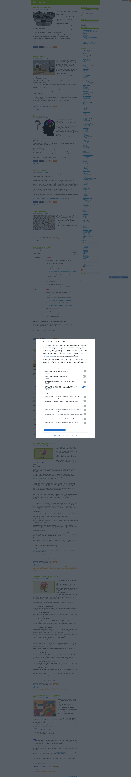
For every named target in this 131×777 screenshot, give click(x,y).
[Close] (91, 341)
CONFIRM (54, 430)
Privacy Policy (74, 435)
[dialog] (65, 388)
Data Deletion (57, 435)
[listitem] (65, 368)
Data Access (65, 435)
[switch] (84, 371)
